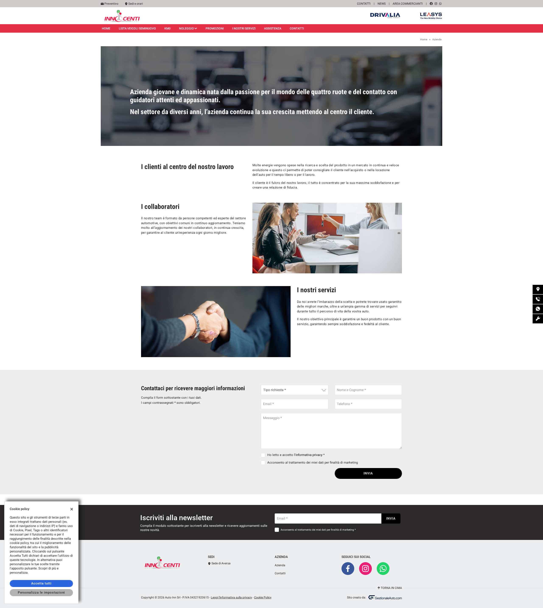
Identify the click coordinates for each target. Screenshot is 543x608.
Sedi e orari (135, 3)
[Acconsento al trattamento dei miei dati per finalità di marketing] (264, 462)
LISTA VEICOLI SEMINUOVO (137, 28)
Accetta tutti (41, 583)
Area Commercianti (408, 3)
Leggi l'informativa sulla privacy (231, 597)
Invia (368, 473)
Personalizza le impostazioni (41, 592)
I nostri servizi (244, 28)
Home (106, 28)
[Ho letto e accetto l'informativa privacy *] (264, 455)
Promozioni (215, 28)
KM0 (167, 28)
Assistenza (272, 28)
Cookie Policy (263, 597)
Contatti (364, 3)
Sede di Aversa (221, 563)
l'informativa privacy (308, 455)
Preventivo (111, 3)
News (382, 3)
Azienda (280, 565)
